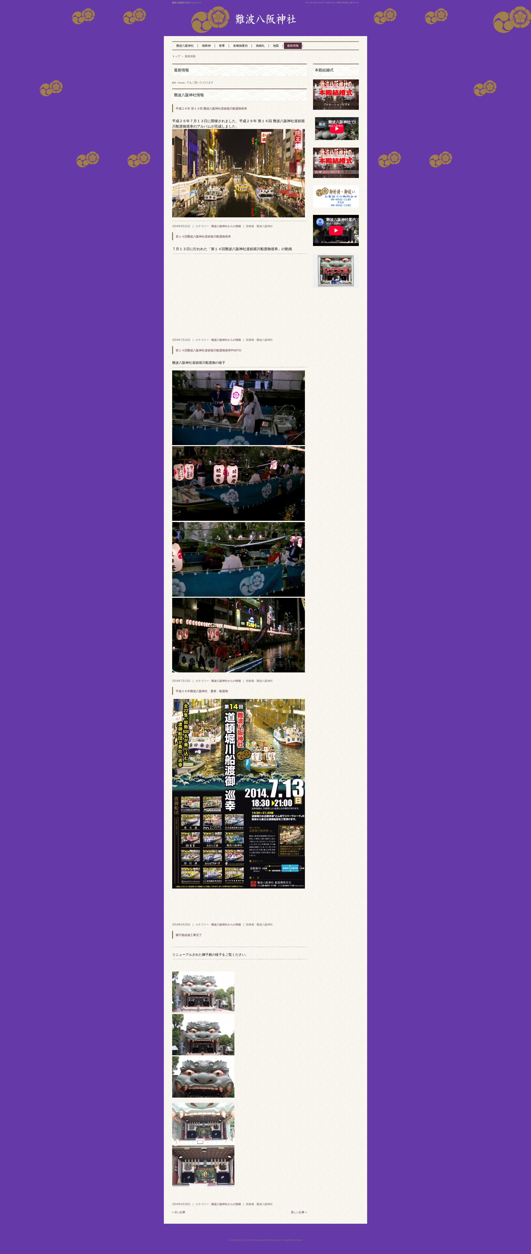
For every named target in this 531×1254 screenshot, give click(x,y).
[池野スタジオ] (336, 287)
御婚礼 (260, 45)
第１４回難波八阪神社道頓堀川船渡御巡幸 (203, 236)
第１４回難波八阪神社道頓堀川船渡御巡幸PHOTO (208, 350)
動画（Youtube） (179, 83)
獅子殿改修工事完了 (189, 935)
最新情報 (293, 45)
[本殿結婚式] (336, 109)
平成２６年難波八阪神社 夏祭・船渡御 (202, 691)
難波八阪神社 (246, 29)
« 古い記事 (178, 1212)
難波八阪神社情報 (189, 95)
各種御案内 (240, 45)
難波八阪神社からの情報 (226, 226)
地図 (276, 45)
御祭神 (206, 45)
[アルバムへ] (238, 216)
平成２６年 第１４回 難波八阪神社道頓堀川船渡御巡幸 (211, 108)
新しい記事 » (299, 1212)
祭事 (222, 45)
